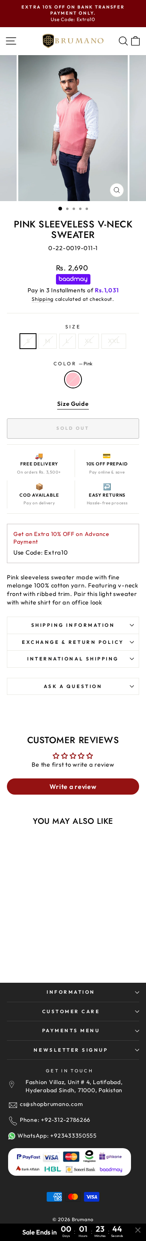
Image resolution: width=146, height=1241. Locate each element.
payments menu (71, 1030)
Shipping (43, 299)
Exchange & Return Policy (73, 642)
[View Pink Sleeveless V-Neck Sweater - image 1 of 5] (40, 882)
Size (73, 327)
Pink (73, 379)
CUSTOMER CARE (71, 1011)
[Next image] (65, 882)
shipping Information (73, 625)
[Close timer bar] (138, 1230)
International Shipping (73, 659)
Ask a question (73, 686)
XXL (114, 341)
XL (88, 341)
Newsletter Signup (71, 1050)
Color (73, 363)
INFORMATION (71, 992)
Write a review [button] (72, 786)
